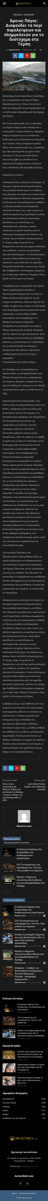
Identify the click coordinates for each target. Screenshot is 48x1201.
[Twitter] (21, 55)
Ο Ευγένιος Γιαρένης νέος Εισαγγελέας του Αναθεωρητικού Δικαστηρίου (29, 910)
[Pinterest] (27, 55)
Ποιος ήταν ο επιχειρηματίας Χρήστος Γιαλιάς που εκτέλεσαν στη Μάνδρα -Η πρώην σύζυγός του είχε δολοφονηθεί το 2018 (13, 792)
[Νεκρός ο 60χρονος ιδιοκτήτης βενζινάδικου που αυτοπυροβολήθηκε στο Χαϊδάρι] (9, 880)
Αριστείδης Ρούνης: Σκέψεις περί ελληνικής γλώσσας (34, 787)
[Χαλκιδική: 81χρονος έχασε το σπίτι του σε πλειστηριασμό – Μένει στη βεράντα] (9, 1080)
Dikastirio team (14, 50)
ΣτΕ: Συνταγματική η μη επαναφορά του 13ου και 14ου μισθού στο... (29, 1020)
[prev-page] (4, 892)
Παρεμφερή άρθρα (11, 839)
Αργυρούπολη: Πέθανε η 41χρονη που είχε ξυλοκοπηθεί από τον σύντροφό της (31, 1067)
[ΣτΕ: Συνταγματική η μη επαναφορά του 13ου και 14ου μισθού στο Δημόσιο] (9, 867)
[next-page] (8, 892)
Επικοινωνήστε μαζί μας (27, 1193)
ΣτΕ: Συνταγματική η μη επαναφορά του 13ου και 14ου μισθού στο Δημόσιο (30, 867)
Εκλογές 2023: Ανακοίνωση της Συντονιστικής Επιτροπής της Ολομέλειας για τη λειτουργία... (30, 1054)
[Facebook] (15, 55)
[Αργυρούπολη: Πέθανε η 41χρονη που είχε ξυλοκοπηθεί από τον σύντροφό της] (9, 1067)
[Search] (44, 3)
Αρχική (14, 1193)
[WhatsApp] (32, 55)
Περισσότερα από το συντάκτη (16, 843)
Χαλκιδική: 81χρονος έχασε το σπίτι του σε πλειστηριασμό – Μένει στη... (30, 1080)
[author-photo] (24, 822)
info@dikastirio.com (29, 1166)
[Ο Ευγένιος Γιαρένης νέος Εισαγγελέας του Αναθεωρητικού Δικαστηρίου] (9, 852)
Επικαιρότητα (18, 15)
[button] (4, 3)
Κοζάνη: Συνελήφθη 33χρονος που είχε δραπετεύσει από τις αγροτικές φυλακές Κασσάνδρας (31, 1033)
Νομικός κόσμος (29, 15)
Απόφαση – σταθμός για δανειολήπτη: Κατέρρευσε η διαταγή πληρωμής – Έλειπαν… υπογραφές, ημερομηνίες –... (29, 974)
